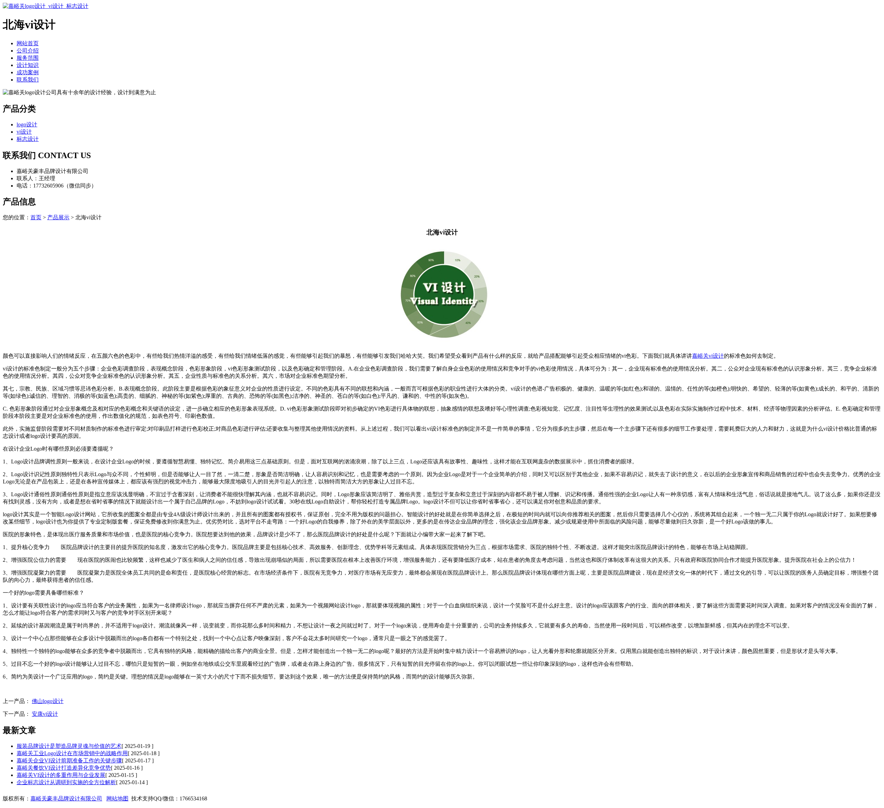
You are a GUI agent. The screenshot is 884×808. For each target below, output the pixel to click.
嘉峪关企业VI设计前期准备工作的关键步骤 (69, 760)
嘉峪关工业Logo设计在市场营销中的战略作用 (72, 753)
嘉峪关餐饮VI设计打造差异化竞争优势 (64, 768)
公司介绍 (28, 51)
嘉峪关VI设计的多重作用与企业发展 (61, 775)
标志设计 (28, 139)
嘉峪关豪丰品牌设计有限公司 (66, 798)
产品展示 (58, 217)
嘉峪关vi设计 (708, 356)
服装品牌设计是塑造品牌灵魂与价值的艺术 (69, 746)
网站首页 (28, 43)
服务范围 (28, 58)
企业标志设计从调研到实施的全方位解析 (66, 782)
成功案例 (28, 72)
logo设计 (27, 124)
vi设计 (24, 132)
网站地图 (117, 798)
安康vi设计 (45, 714)
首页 (35, 217)
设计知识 (28, 65)
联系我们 (28, 80)
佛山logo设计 (48, 701)
